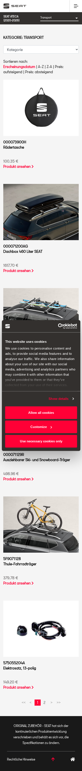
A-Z (41, 67)
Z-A (49, 67)
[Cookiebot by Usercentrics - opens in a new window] (58, 326)
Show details (58, 399)
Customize (38, 427)
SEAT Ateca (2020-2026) (11, 18)
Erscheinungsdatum (19, 67)
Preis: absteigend (39, 72)
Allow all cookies (41, 412)
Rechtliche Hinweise (21, 759)
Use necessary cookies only (41, 441)
